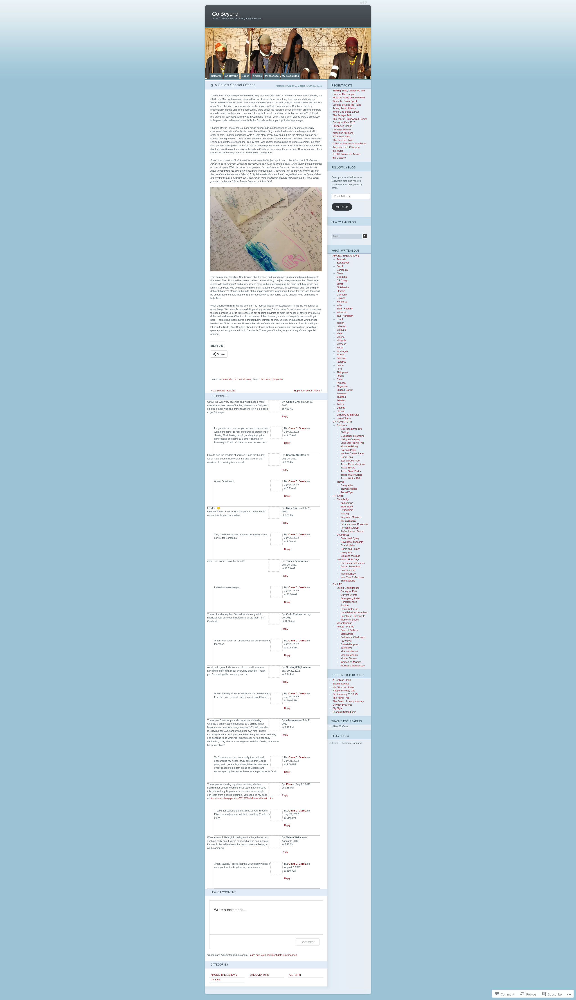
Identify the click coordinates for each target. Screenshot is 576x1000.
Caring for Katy (349, 591)
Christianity (266, 379)
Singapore (342, 386)
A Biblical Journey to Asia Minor (349, 143)
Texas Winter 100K (351, 478)
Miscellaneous (344, 623)
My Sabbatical (348, 520)
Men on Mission (349, 655)
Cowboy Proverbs (342, 704)
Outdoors (342, 425)
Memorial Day (348, 573)
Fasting (345, 513)
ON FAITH (295, 974)
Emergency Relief (350, 598)
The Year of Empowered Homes (350, 119)
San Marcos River (350, 460)
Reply (285, 416)
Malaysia (341, 329)
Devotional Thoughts (352, 542)
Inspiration (278, 379)
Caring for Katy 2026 (344, 122)
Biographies (347, 633)
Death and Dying (350, 538)
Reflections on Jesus (352, 531)
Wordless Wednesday (353, 665)
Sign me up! (341, 206)
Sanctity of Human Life (353, 616)
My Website (272, 76)
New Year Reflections (352, 577)
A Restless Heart (342, 680)
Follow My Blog (343, 167)
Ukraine (341, 411)
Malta (339, 333)
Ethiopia (341, 291)
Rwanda (341, 383)
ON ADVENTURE (259, 974)
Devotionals (343, 534)
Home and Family (350, 549)
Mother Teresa (349, 658)
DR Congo (342, 280)
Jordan (340, 322)
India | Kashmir (345, 308)
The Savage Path (342, 115)
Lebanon (341, 326)
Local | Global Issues (348, 587)
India (339, 305)
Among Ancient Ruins (344, 108)
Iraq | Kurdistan (345, 315)
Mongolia (341, 340)
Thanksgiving (348, 580)
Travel (340, 481)
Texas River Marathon (353, 464)
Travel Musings (349, 488)
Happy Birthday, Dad (344, 690)
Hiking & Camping (350, 439)
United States (344, 418)
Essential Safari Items (344, 712)
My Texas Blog (290, 76)
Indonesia (342, 312)
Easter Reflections (351, 566)
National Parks (349, 450)
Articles (257, 76)
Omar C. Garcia (297, 428)
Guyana (341, 298)
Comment (308, 942)
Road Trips (347, 457)
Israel (340, 319)
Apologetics (347, 503)
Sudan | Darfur (345, 390)
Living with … (348, 552)
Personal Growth (350, 527)
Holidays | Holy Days (348, 559)
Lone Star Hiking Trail (352, 442)
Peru (339, 368)
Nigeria (340, 354)
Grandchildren (348, 545)
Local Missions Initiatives (354, 612)
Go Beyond (225, 14)
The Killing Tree (341, 697)
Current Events (349, 594)
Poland (340, 375)
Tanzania (341, 393)
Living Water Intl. (350, 609)
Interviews (346, 647)
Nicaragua (342, 351)
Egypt (340, 283)
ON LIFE (215, 979)
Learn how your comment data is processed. (273, 955)
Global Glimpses (350, 644)
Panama (341, 361)
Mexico (340, 337)
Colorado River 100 (351, 428)
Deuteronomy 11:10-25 (345, 694)
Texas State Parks (351, 471)
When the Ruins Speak (345, 101)
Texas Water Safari (351, 474)
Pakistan (341, 358)
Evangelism (347, 510)
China (340, 273)
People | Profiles (345, 626)
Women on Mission (351, 662)
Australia (341, 259)
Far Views (346, 640)
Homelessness (349, 601)
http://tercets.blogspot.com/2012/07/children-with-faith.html (241, 798)
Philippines (342, 372)
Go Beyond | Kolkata (224, 390)
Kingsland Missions (351, 517)
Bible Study (347, 506)
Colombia (342, 276)
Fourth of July (348, 570)
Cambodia (226, 379)
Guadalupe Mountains (352, 435)
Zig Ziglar (338, 708)
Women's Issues (350, 619)
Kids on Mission (242, 379)
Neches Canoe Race (352, 453)
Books (245, 76)
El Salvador (343, 287)
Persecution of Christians (354, 524)
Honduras (342, 301)
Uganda (341, 407)
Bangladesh (343, 262)
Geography (347, 485)
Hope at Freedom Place (307, 390)
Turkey (340, 404)
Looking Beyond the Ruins (347, 104)
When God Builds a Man (346, 111)
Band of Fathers (349, 630)
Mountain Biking (349, 446)
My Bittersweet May (343, 687)
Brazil (340, 266)
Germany (342, 294)
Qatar (340, 379)
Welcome (216, 76)
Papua (340, 365)
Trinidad (341, 400)
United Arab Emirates (348, 414)
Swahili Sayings (341, 683)
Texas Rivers (348, 467)
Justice (345, 605)
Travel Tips (347, 492)
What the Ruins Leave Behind (349, 97)
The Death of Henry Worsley (348, 701)
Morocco (341, 344)
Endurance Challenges (353, 637)
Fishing (345, 432)
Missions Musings (350, 556)
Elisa (289, 784)
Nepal (340, 347)
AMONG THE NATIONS (224, 974)
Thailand (341, 396)
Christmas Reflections (353, 563)
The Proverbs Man (343, 140)
